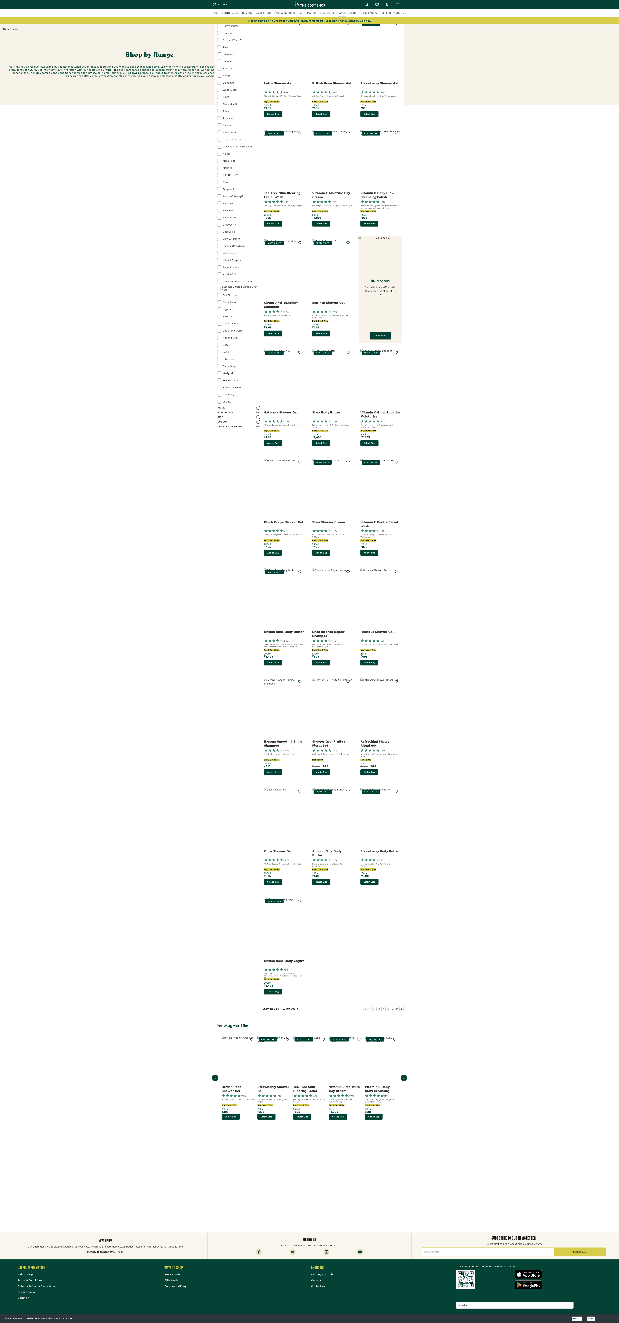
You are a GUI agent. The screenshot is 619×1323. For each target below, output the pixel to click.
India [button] (464, 1305)
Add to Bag (369, 223)
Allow (590, 1318)
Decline (576, 1318)
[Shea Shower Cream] (332, 489)
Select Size (273, 114)
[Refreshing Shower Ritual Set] (380, 708)
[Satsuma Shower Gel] (284, 379)
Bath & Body (263, 12)
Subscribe (579, 1252)
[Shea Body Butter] (332, 379)
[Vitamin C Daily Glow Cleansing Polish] (380, 160)
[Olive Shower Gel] (284, 818)
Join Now (365, 20)
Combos (247, 12)
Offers (386, 12)
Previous (215, 1078)
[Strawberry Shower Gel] (380, 50)
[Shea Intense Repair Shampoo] (332, 598)
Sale (216, 12)
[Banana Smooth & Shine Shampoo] (284, 708)
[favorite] (348, 462)
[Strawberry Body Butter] (380, 818)
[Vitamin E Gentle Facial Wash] (380, 489)
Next (404, 1078)
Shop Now (380, 335)
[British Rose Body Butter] (284, 598)
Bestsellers (230, 12)
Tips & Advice (370, 12)
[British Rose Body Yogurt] (284, 928)
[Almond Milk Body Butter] (332, 818)
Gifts (352, 12)
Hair (301, 12)
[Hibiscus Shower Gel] (380, 598)
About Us (400, 12)
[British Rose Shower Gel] (332, 50)
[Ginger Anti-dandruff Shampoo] (284, 269)
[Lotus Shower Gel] (284, 50)
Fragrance (327, 12)
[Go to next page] (401, 1009)
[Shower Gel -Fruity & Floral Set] (332, 708)
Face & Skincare (285, 12)
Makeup (312, 12)
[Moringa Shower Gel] (332, 269)
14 (397, 1008)
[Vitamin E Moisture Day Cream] (332, 160)
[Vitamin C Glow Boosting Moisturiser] (380, 379)
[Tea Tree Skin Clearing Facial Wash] (284, 160)
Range (342, 12)
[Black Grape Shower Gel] (284, 489)
